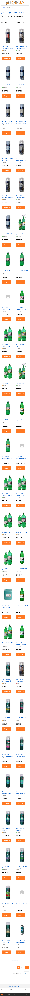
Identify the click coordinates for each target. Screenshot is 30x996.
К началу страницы (14, 986)
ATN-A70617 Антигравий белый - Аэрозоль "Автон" (21, 197)
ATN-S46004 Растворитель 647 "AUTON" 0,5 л (7, 309)
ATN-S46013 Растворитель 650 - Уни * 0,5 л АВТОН (21, 309)
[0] (27, 2)
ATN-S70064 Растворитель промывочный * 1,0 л (7, 570)
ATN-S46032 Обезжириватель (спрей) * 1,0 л (21, 383)
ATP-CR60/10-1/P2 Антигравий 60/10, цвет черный (21, 942)
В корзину (7, 58)
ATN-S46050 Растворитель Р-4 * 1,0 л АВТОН (7, 495)
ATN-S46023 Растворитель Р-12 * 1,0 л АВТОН (7, 346)
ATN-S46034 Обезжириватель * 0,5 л (21, 421)
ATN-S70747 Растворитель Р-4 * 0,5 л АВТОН (21, 644)
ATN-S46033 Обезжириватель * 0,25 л (7, 421)
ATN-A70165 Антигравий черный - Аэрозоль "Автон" (7, 197)
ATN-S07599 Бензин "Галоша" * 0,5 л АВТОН (7, 272)
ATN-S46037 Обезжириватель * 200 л (21, 458)
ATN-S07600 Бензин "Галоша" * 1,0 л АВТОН (22, 272)
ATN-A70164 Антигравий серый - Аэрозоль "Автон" (21, 160)
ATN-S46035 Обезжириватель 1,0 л (7, 458)
